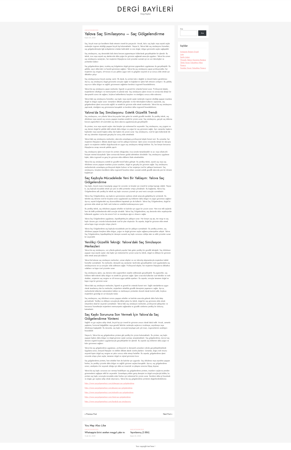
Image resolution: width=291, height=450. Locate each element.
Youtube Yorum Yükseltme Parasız (193, 68)
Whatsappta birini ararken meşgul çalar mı (105, 432)
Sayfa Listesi (185, 57)
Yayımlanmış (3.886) (139, 432)
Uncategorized (91, 30)
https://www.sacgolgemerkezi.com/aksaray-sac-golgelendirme (108, 388)
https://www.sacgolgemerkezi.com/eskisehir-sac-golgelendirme (109, 392)
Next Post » (167, 414)
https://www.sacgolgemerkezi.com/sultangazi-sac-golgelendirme (109, 383)
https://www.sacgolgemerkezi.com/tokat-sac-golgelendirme (108, 397)
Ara (181, 29)
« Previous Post (91, 414)
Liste (182, 54)
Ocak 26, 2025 (90, 436)
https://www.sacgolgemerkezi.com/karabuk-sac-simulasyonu (108, 401)
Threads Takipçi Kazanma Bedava (193, 60)
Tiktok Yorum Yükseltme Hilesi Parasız (191, 64)
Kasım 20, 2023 (90, 38)
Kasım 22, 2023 (135, 436)
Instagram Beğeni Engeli (189, 51)
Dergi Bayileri (145, 9)
